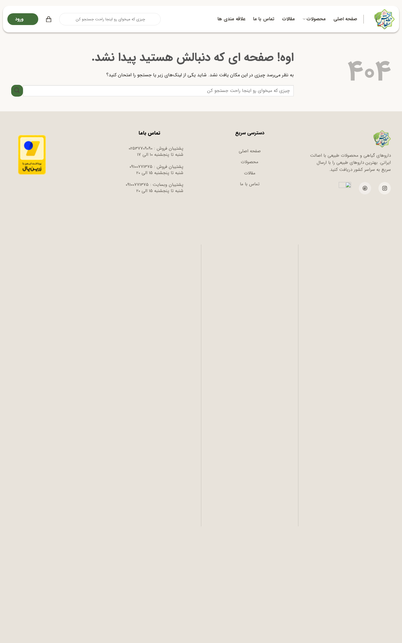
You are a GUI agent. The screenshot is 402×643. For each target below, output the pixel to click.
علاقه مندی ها (231, 19)
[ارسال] (64, 19)
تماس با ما (263, 19)
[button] (49, 19)
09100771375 (140, 166)
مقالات (288, 19)
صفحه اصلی (345, 19)
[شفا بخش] (384, 19)
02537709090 (140, 148)
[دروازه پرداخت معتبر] (32, 154)
